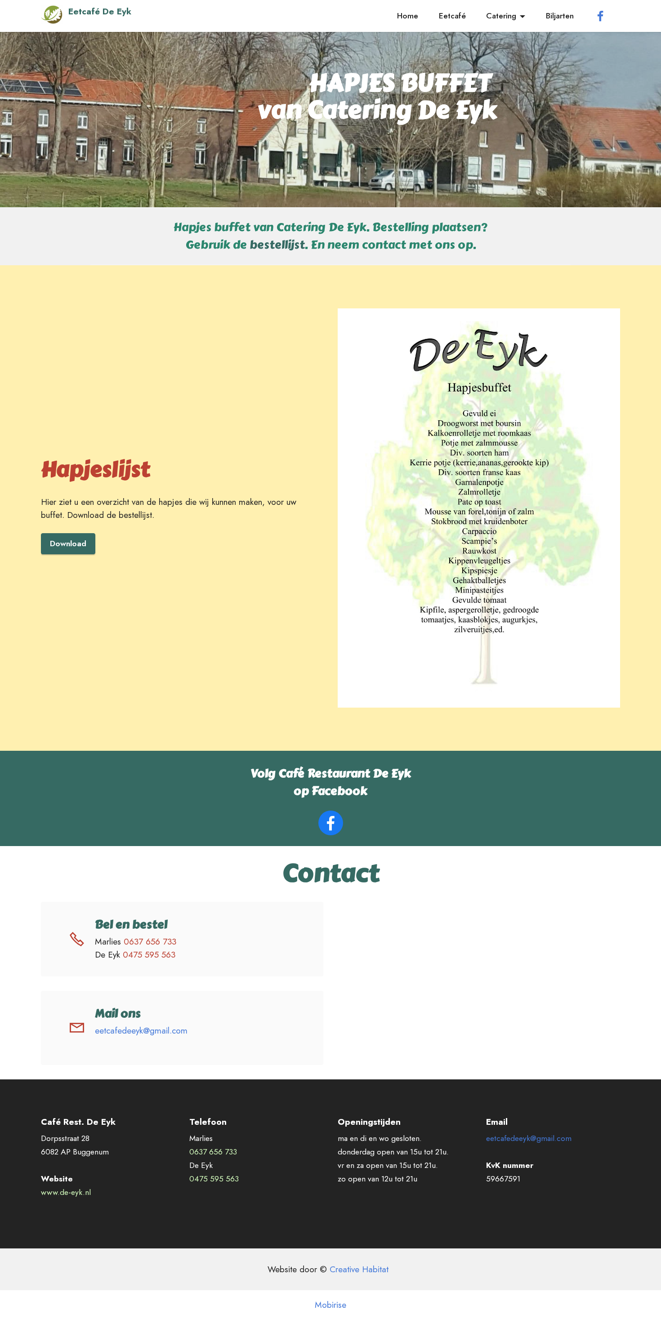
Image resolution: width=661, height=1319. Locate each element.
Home (407, 16)
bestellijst (277, 245)
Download (68, 543)
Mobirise (330, 1305)
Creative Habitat (360, 1269)
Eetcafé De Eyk (99, 12)
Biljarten (560, 16)
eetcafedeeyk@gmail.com (141, 1030)
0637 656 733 (150, 941)
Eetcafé (452, 16)
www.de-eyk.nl (66, 1192)
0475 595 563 (152, 954)
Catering (501, 16)
